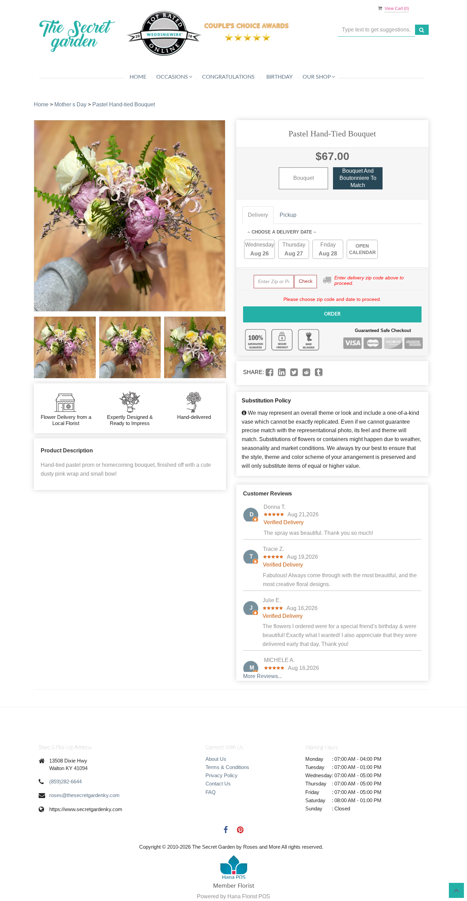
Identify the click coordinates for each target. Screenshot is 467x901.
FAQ (210, 792)
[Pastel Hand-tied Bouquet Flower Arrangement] (65, 348)
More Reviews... (262, 676)
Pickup (288, 215)
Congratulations (228, 77)
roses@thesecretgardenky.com (84, 795)
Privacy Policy (221, 775)
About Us (215, 759)
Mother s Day (70, 104)
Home (138, 77)
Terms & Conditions (227, 767)
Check (305, 281)
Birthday (279, 77)
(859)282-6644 (65, 781)
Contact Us (218, 783)
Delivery (258, 215)
